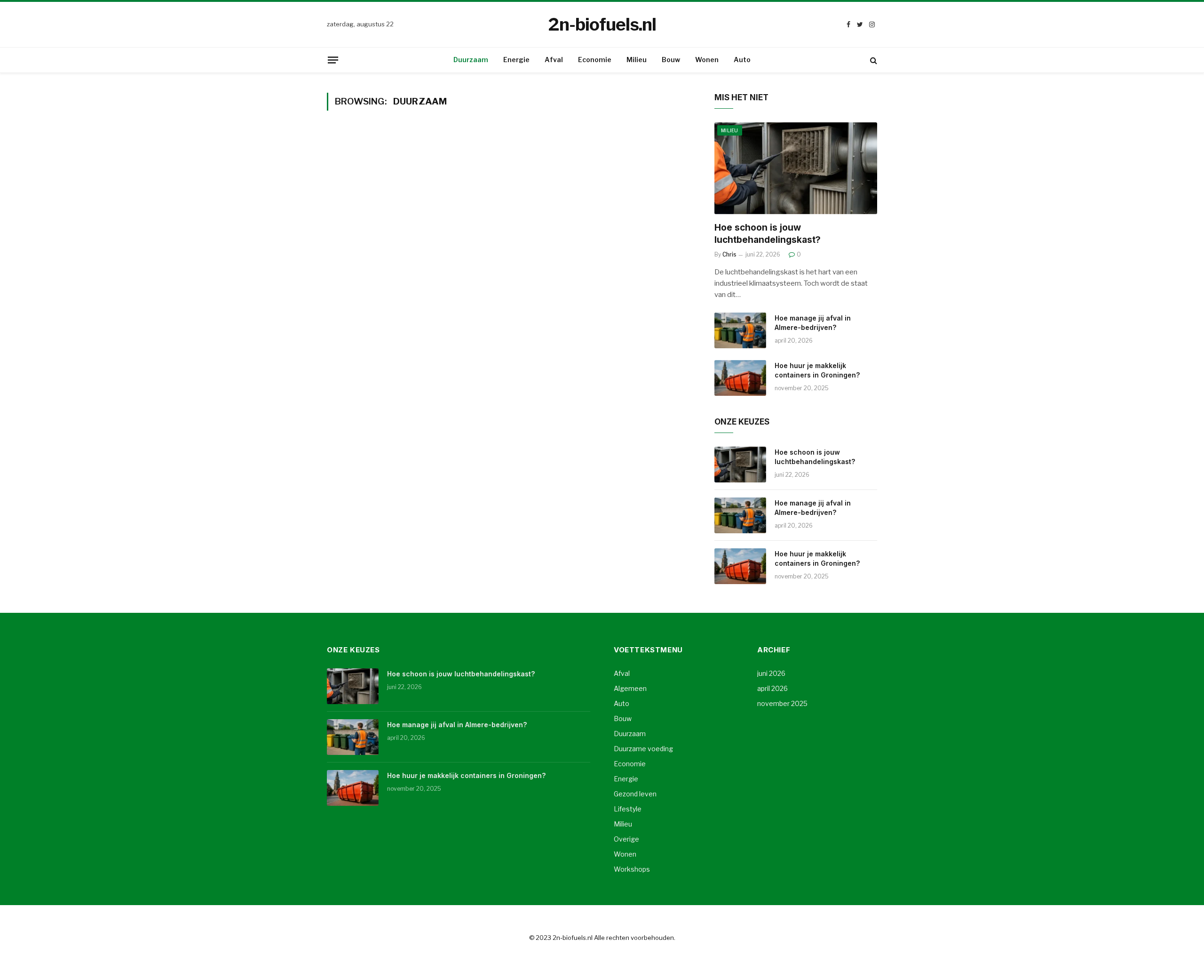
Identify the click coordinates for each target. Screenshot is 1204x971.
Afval (554, 60)
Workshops (632, 869)
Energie (516, 60)
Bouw (671, 60)
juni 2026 (771, 673)
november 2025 (782, 703)
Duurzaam (470, 60)
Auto (742, 60)
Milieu (636, 60)
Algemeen (630, 688)
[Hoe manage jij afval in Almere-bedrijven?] (740, 330)
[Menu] (333, 60)
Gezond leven (635, 794)
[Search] (872, 60)
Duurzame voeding (643, 749)
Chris (729, 254)
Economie (594, 60)
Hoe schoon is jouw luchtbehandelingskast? (767, 233)
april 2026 (772, 688)
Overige (626, 839)
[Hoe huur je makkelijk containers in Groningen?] (740, 378)
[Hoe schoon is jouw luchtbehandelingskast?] (795, 168)
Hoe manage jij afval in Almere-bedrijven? (813, 322)
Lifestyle (628, 809)
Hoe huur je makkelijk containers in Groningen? (817, 370)
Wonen (707, 60)
